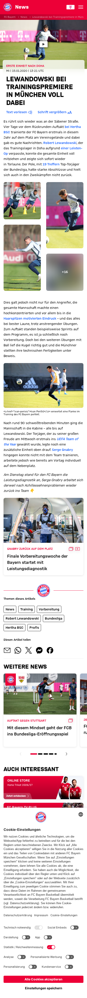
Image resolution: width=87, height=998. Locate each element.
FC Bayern (10, 17)
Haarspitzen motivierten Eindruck (30, 318)
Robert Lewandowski (60, 143)
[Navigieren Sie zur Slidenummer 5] (55, 754)
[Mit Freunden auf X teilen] (28, 650)
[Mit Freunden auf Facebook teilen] (50, 650)
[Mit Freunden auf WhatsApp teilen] (17, 650)
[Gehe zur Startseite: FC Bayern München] (8, 7)
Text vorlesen (16, 112)
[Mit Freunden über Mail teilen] (7, 650)
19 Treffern (51, 164)
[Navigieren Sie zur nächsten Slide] (66, 754)
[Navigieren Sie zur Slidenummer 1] (33, 754)
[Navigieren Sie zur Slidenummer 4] (51, 754)
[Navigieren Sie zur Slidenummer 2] (40, 754)
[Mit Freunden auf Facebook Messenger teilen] (39, 650)
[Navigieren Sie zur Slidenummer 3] (46, 754)
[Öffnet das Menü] (80, 7)
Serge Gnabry (62, 450)
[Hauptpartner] (70, 7)
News (24, 17)
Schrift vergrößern (52, 112)
